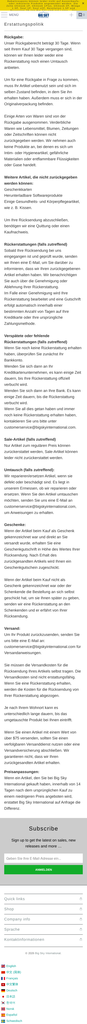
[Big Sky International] (43, 15)
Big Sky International (48, 953)
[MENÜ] (2, 15)
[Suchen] (71, 15)
